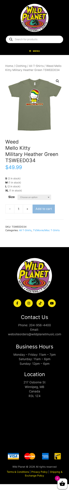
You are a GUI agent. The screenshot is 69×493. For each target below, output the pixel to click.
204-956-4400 (40, 325)
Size (11, 197)
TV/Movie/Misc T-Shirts (46, 230)
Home (9, 66)
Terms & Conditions (18, 471)
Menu (36, 51)
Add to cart (44, 209)
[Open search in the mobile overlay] (34, 39)
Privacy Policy (39, 471)
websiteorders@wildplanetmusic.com (34, 334)
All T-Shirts (36, 66)
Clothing (21, 66)
